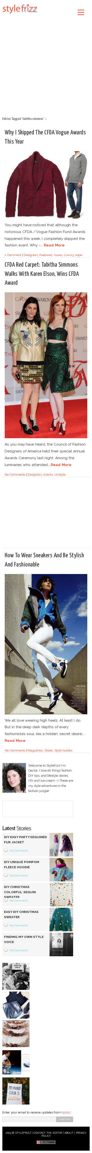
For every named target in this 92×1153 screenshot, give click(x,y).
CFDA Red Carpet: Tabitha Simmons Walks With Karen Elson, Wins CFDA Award (42, 274)
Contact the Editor (47, 1132)
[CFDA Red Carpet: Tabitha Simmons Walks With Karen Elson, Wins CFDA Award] (46, 437)
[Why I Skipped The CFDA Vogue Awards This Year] (46, 218)
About (68, 1132)
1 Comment (13, 255)
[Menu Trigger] (81, 12)
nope (78, 255)
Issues (58, 255)
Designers (31, 255)
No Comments (15, 474)
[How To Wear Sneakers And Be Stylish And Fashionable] (46, 713)
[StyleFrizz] (20, 14)
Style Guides (63, 750)
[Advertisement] (46, 65)
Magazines (35, 750)
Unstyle (59, 474)
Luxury (69, 255)
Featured (45, 255)
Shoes (48, 750)
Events (48, 474)
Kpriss (65, 1112)
